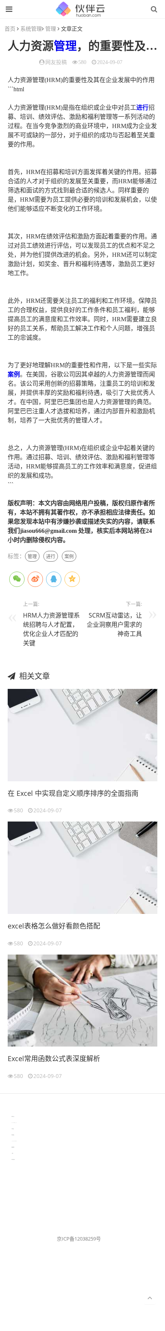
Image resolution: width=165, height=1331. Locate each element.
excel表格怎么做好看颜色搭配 (54, 925)
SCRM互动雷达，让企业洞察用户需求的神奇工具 (114, 624)
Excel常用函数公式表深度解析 (54, 1058)
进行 (142, 107)
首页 (10, 28)
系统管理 (31, 28)
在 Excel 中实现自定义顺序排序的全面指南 (73, 793)
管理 (50, 28)
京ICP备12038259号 (79, 1238)
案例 (14, 374)
